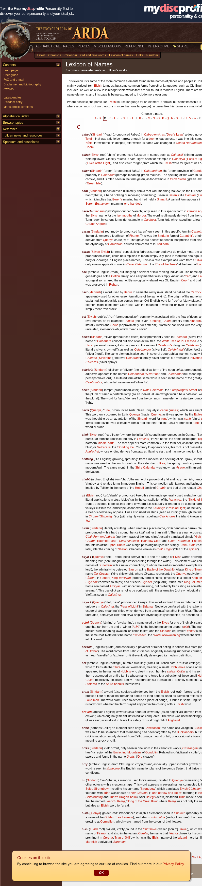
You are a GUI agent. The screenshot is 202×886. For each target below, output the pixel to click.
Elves (165, 622)
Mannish (95, 292)
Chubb (161, 488)
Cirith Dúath (188, 545)
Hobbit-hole (177, 667)
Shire (116, 667)
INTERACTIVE (158, 46)
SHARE (182, 46)
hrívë (136, 627)
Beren (89, 203)
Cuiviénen (140, 635)
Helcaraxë (104, 447)
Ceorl (184, 280)
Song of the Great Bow (142, 801)
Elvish (98, 85)
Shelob (123, 549)
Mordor (141, 215)
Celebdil (91, 358)
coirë (85, 622)
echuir (191, 631)
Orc (139, 756)
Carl (187, 276)
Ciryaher (146, 582)
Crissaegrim (190, 748)
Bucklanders (185, 732)
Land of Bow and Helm (166, 793)
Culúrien (179, 813)
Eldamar (147, 606)
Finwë (183, 829)
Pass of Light (176, 508)
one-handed (132, 203)
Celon (167, 321)
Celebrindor (175, 374)
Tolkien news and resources (23, 135)
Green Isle (94, 183)
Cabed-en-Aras (154, 134)
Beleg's (151, 797)
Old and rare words (93, 55)
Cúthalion (195, 788)
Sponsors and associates (21, 142)
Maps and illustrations (18, 107)
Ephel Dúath (116, 545)
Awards (8, 89)
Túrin (106, 793)
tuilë (186, 627)
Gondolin (151, 752)
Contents (9, 65)
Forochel (143, 439)
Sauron (133, 569)
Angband (174, 720)
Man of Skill (123, 837)
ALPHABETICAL (47, 46)
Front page (10, 70)
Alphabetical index (16, 116)
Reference (10, 129)
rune (107, 410)
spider (193, 549)
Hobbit (139, 488)
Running (154, 321)
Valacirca (175, 499)
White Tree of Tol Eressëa (179, 341)
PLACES (84, 46)
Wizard (182, 837)
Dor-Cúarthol (139, 793)
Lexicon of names (121, 55)
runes (174, 410)
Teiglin (89, 138)
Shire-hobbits (115, 684)
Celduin (128, 321)
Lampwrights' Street (183, 390)
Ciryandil (91, 582)
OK (101, 873)
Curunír (108, 837)
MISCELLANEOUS (107, 46)
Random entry (12, 102)
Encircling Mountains (127, 752)
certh (187, 418)
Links (139, 55)
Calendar (71, 55)
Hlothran (91, 684)
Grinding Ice (126, 447)
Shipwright (107, 516)
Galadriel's (104, 341)
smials (171, 671)
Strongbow (148, 788)
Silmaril (162, 199)
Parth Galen (178, 179)
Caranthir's (187, 235)
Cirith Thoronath (179, 541)
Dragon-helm (128, 797)
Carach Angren (95, 224)
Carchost (150, 219)
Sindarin (97, 134)
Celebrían (192, 345)
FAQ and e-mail (13, 79)
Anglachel (92, 451)
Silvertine (105, 358)
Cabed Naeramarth (189, 143)
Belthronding (94, 797)
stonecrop (113, 768)
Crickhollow (152, 728)
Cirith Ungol (164, 549)
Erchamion (102, 203)
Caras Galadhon (137, 264)
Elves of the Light (98, 163)
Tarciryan (124, 578)
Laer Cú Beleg (115, 801)
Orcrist (131, 756)
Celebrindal (176, 349)
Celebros (91, 362)
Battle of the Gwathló (161, 569)
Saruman (119, 842)
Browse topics (13, 122)
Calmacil (177, 155)
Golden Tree (112, 817)
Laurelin (127, 817)
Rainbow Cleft (150, 541)
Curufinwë (150, 829)
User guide (10, 75)
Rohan (113, 284)
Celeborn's (165, 345)
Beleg (172, 801)
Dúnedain (105, 565)
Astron (180, 467)
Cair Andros (167, 516)
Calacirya (178, 159)
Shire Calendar (145, 467)
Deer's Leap (175, 134)
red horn (163, 244)
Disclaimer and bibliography (22, 84)
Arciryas (115, 586)
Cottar (181, 671)
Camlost (190, 195)
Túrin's (113, 797)
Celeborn (180, 337)
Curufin (143, 833)
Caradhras (115, 244)
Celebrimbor (142, 349)
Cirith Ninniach (129, 541)
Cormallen (107, 821)
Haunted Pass (106, 541)
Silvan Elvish (100, 252)
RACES (68, 46)
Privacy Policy (173, 864)
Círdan (93, 516)
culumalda (158, 817)
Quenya (108, 240)
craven (87, 712)
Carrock (196, 292)
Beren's (174, 195)
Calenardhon (153, 171)
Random (152, 55)
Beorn (128, 292)
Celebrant (132, 358)
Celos (114, 325)
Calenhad (108, 175)
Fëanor (134, 235)
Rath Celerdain (153, 390)
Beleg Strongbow (96, 788)
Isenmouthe (125, 215)
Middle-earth (106, 443)
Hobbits (125, 671)
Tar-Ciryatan (102, 573)
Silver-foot (152, 374)
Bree (162, 463)
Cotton (115, 276)
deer (152, 138)
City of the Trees (166, 264)
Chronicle (54, 55)
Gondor (105, 578)
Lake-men (92, 700)
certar (164, 410)
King (115, 578)
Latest (41, 55)
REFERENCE (134, 46)
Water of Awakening (166, 635)
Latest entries (12, 97)
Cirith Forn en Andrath (100, 536)
